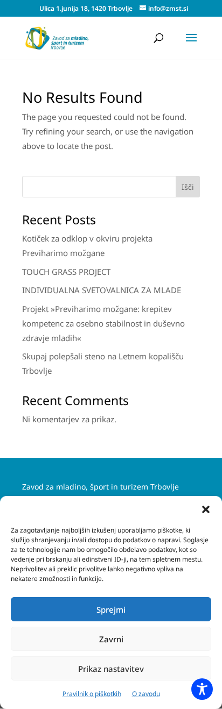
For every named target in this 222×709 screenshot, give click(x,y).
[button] (205, 509)
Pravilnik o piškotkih (92, 693)
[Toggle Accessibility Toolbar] (202, 689)
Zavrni (111, 639)
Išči (188, 187)
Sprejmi (111, 609)
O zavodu (146, 693)
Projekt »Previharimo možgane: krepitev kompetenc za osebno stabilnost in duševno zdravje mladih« (103, 323)
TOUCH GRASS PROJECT (66, 271)
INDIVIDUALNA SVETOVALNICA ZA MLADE (101, 290)
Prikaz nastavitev (111, 668)
